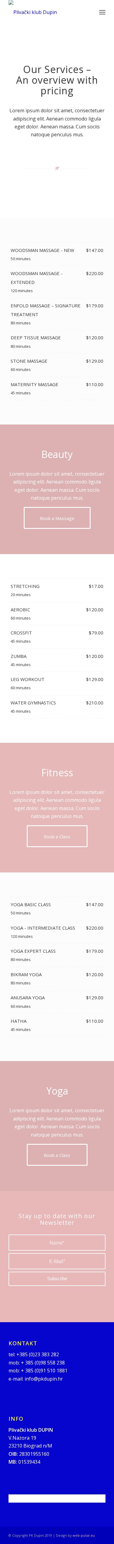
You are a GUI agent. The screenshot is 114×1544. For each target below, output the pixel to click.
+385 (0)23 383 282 (37, 1354)
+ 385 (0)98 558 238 (43, 1362)
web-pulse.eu (84, 1535)
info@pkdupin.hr (44, 1378)
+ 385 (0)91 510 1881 (44, 1370)
